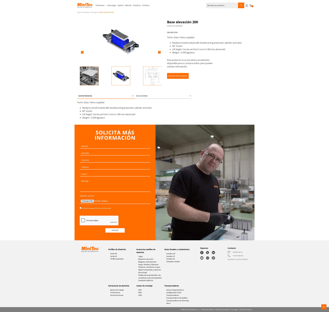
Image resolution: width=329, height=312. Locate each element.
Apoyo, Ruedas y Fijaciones (148, 264)
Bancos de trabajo (117, 290)
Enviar (115, 230)
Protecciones (115, 292)
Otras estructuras (116, 295)
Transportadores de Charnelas (177, 300)
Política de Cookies (207, 309)
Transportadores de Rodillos (177, 298)
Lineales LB (170, 259)
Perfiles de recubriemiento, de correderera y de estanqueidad (149, 276)
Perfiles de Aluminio (117, 249)
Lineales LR (170, 256)
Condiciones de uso (245, 309)
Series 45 (113, 256)
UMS (140, 295)
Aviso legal (234, 309)
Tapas (140, 256)
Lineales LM (170, 253)
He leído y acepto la (96, 208)
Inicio (79, 12)
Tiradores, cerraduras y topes (149, 267)
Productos (100, 5)
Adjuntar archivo (87, 196)
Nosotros (137, 5)
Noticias (128, 5)
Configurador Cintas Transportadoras (173, 293)
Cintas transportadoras (175, 290)
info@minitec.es (238, 252)
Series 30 (113, 253)
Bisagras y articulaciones (147, 262)
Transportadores (171, 286)
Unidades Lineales (173, 261)
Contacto (145, 5)
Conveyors (94, 12)
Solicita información (177, 75)
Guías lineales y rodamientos (177, 249)
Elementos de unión (145, 259)
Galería (120, 5)
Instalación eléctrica (145, 280)
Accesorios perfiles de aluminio (145, 250)
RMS (140, 292)
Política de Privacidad (103, 208)
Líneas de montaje (144, 286)
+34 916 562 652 (238, 256)
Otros (168, 303)
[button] (82, 52)
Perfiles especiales (117, 259)
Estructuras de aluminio (118, 286)
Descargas (111, 5)
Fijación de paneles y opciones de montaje (149, 271)
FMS (140, 290)
